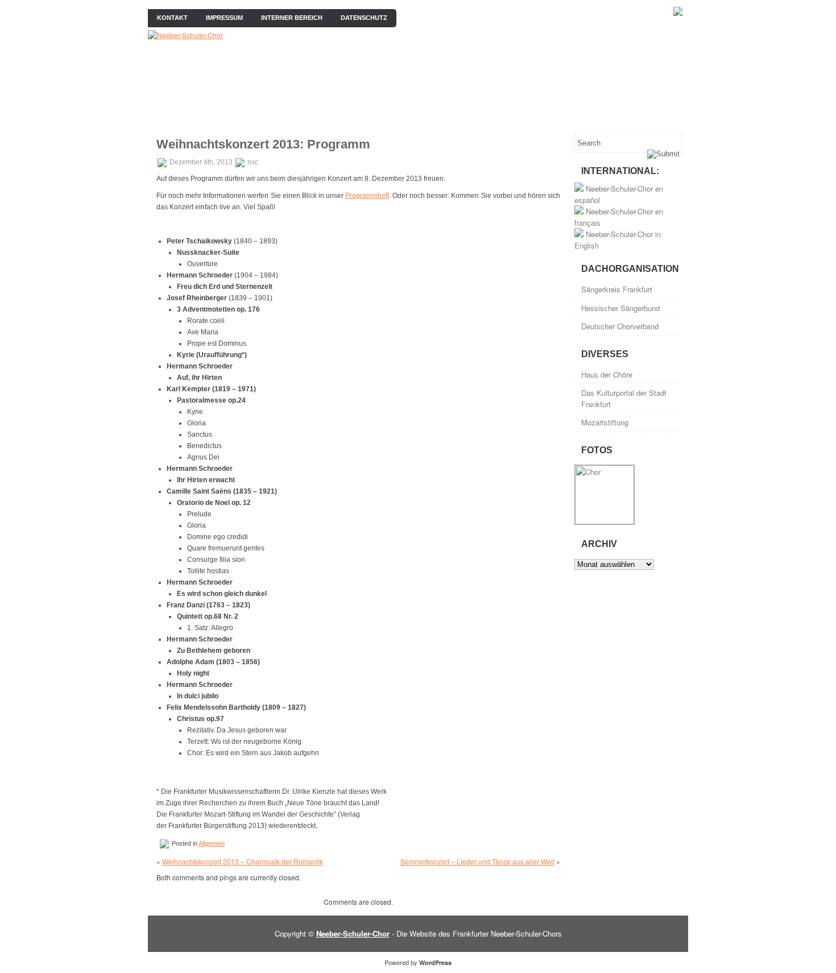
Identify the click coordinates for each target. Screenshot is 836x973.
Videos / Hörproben (494, 114)
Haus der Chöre (606, 374)
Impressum (224, 17)
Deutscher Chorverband (620, 326)
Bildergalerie (406, 114)
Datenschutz (364, 17)
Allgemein (211, 843)
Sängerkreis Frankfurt (616, 289)
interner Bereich (291, 17)
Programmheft (367, 196)
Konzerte (336, 114)
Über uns (182, 114)
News (233, 114)
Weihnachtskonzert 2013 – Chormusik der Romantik (242, 861)
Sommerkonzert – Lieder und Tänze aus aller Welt (477, 861)
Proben (281, 114)
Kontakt (172, 17)
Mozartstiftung (604, 422)
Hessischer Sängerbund (620, 308)
